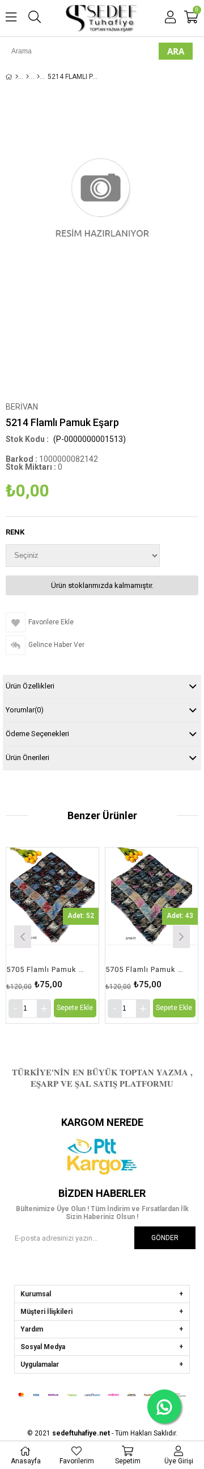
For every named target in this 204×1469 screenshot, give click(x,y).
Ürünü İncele (60, 935)
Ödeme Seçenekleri (37, 733)
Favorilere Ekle (42, 935)
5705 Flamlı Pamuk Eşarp (134, 969)
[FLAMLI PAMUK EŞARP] (38, 76)
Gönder (164, 1238)
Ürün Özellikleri (30, 686)
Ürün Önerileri (27, 757)
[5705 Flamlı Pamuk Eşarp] (141, 896)
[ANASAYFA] (16, 76)
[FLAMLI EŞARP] (27, 76)
